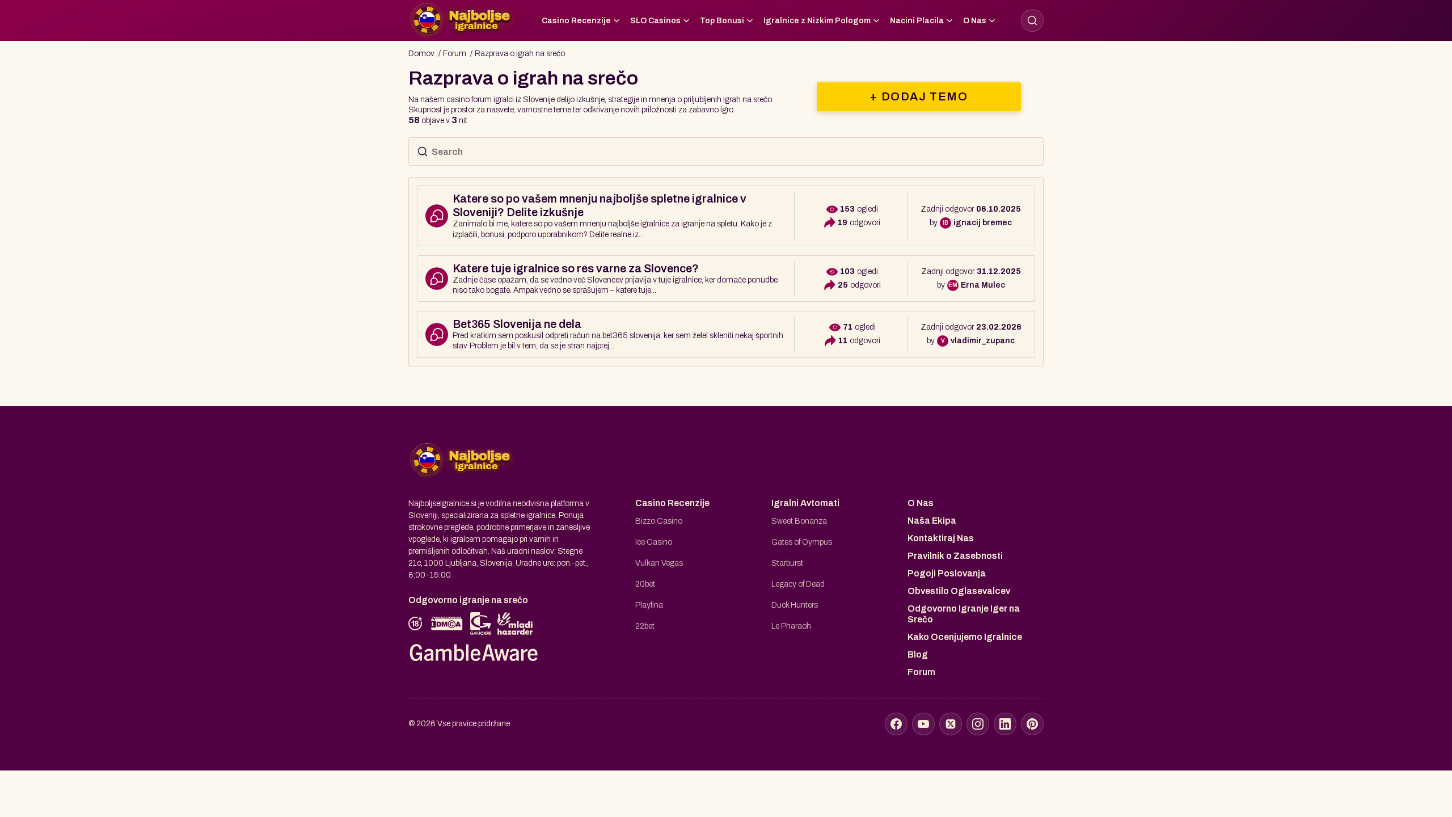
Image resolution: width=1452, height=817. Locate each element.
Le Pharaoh (791, 626)
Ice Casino (653, 542)
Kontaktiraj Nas (940, 538)
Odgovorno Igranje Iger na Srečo (963, 614)
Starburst (787, 563)
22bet (645, 626)
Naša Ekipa (931, 520)
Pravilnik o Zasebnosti (955, 556)
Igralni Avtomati (805, 503)
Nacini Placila (917, 20)
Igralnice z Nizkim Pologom (817, 20)
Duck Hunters (794, 605)
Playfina (649, 605)
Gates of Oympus (801, 542)
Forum (921, 672)
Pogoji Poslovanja (946, 573)
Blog (917, 654)
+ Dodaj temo (918, 96)
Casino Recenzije (576, 20)
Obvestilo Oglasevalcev (958, 591)
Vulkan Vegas (659, 563)
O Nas (974, 20)
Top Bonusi (722, 20)
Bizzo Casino (658, 521)
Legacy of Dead (798, 584)
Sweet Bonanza (799, 521)
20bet (645, 584)
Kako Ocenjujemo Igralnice (964, 637)
